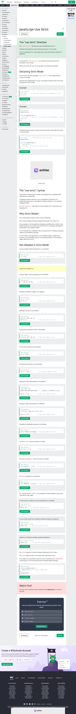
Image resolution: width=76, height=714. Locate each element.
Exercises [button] (26, 2)
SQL (21, 5)
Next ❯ (60, 34)
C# (55, 5)
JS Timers (4, 32)
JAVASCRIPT (14, 5)
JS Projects (6, 72)
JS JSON (4, 89)
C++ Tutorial (12, 696)
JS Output (4, 16)
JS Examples (5, 129)
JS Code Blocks (7, 40)
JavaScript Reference (28, 688)
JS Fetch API (5, 87)
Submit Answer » (41, 626)
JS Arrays (4, 50)
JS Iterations (5, 56)
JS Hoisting (6, 42)
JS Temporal (6, 96)
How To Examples (45, 689)
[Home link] (3, 2)
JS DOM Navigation (7, 112)
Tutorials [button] (9, 2)
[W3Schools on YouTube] (69, 14)
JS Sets (4, 52)
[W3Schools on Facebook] (69, 16)
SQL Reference (28, 689)
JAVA (32, 5)
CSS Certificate (61, 686)
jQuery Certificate (61, 693)
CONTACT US (59, 678)
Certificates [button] (35, 2)
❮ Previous (24, 34)
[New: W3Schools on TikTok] (73, 16)
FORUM (39, 704)
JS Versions (5, 74)
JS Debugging (5, 66)
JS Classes (4, 102)
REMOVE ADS (41, 183)
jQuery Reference (28, 698)
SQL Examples (45, 690)
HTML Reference (28, 685)
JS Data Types (5, 62)
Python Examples (45, 691)
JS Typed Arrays (6, 110)
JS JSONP (4, 124)
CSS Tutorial (12, 686)
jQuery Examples (45, 698)
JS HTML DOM (5, 76)
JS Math (4, 58)
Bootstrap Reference (28, 692)
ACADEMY (49, 704)
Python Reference (28, 690)
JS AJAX (4, 120)
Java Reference (28, 695)
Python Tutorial (12, 691)
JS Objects (4, 34)
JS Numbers (5, 28)
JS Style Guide (5, 68)
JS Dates (4, 48)
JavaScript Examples (45, 688)
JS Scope (4, 36)
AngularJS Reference (29, 696)
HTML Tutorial (12, 685)
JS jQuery (4, 122)
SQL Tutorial (12, 690)
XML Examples (45, 696)
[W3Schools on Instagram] (71, 16)
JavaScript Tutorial (12, 688)
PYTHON (26, 5)
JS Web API (5, 91)
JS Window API (5, 85)
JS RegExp (4, 60)
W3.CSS (43, 5)
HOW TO (60, 5)
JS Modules (5, 106)
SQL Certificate (61, 690)
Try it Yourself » (25, 99)
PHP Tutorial (12, 694)
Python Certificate (61, 691)
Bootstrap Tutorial (12, 693)
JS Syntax (4, 18)
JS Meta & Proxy (6, 108)
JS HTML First (5, 80)
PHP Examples (45, 694)
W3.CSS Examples (45, 692)
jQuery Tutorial (12, 698)
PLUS (17, 678)
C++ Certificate (61, 695)
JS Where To (5, 14)
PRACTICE (50, 678)
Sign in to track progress (41, 635)
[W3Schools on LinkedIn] (71, 14)
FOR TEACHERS (41, 678)
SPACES (23, 678)
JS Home (4, 10)
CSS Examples (45, 686)
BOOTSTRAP (68, 5)
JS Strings (4, 26)
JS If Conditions (6, 22)
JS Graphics (5, 114)
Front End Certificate (61, 689)
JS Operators (5, 20)
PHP (37, 5)
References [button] (18, 2)
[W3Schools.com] (11, 679)
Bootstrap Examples (45, 693)
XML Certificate (61, 698)
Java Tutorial (12, 695)
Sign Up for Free (7, 664)
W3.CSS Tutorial (12, 692)
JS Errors (4, 64)
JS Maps (4, 54)
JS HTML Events (6, 78)
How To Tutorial (12, 689)
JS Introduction (6, 12)
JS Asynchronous (6, 104)
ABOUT (43, 704)
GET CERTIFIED (31, 678)
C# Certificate (61, 696)
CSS (8, 5)
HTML (2, 5)
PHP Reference (28, 693)
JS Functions (5, 30)
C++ (51, 5)
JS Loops (4, 24)
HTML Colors (28, 694)
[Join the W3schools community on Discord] (73, 14)
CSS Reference (28, 686)
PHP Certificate (61, 692)
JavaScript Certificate (61, 688)
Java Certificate (61, 694)
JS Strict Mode (7, 46)
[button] (52, 2)
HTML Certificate (61, 685)
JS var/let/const (7, 44)
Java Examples (45, 695)
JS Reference (5, 70)
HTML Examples (45, 685)
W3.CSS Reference (28, 691)
